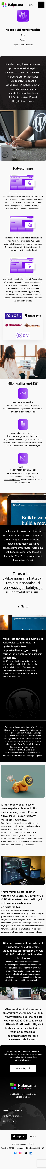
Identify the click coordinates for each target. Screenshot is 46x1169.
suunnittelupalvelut (12, 479)
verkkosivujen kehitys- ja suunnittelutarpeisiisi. (23, 589)
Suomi (30, 4)
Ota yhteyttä (8, 1121)
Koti (23, 35)
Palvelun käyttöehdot (12, 1110)
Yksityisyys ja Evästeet (12, 1115)
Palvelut (23, 40)
